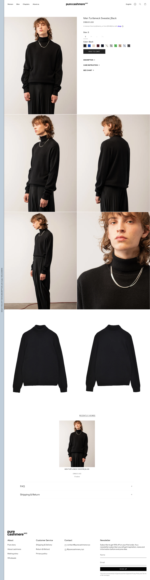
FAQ (22, 486)
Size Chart (87, 70)
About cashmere (14, 549)
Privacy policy (41, 553)
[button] (10, 4)
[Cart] (145, 4)
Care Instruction (90, 65)
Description (88, 60)
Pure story (11, 545)
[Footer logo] (17, 533)
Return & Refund (43, 549)
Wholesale (11, 558)
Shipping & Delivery (44, 545)
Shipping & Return (30, 494)
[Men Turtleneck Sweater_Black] (77, 444)
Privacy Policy (136, 573)
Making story (12, 553)
